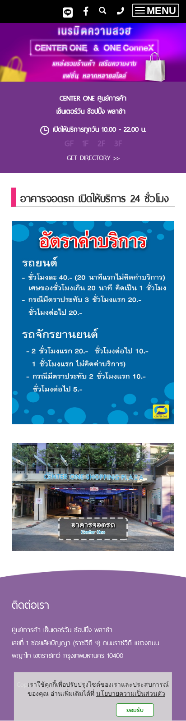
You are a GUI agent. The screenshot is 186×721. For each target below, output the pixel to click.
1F (85, 143)
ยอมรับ (135, 710)
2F (101, 143)
